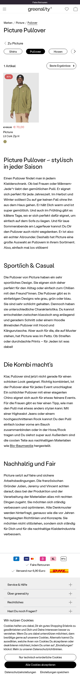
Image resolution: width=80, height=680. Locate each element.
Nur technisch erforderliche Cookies (40, 657)
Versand (21, 570)
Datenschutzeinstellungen (20, 672)
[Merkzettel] (66, 9)
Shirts (13, 51)
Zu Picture (15, 43)
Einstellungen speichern (54, 672)
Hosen (58, 51)
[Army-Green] (5, 141)
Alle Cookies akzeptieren (40, 664)
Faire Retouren (40, 564)
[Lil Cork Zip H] (21, 98)
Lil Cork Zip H (11, 136)
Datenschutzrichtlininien (47, 649)
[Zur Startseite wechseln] (40, 9)
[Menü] (4, 9)
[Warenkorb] (75, 9)
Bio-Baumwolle (21, 445)
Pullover (35, 51)
